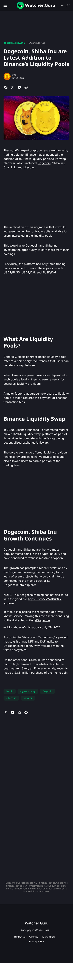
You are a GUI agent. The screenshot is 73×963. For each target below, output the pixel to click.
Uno (14, 74)
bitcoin (9, 691)
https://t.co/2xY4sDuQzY (44, 599)
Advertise (33, 937)
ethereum (11, 697)
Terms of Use (48, 937)
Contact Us (19, 937)
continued (17, 558)
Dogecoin (9, 43)
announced (50, 154)
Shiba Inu (20, 43)
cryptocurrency (27, 691)
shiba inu (28, 697)
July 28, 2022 (51, 627)
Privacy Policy (36, 941)
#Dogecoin (42, 620)
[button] (5, 5)
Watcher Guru (36, 923)
